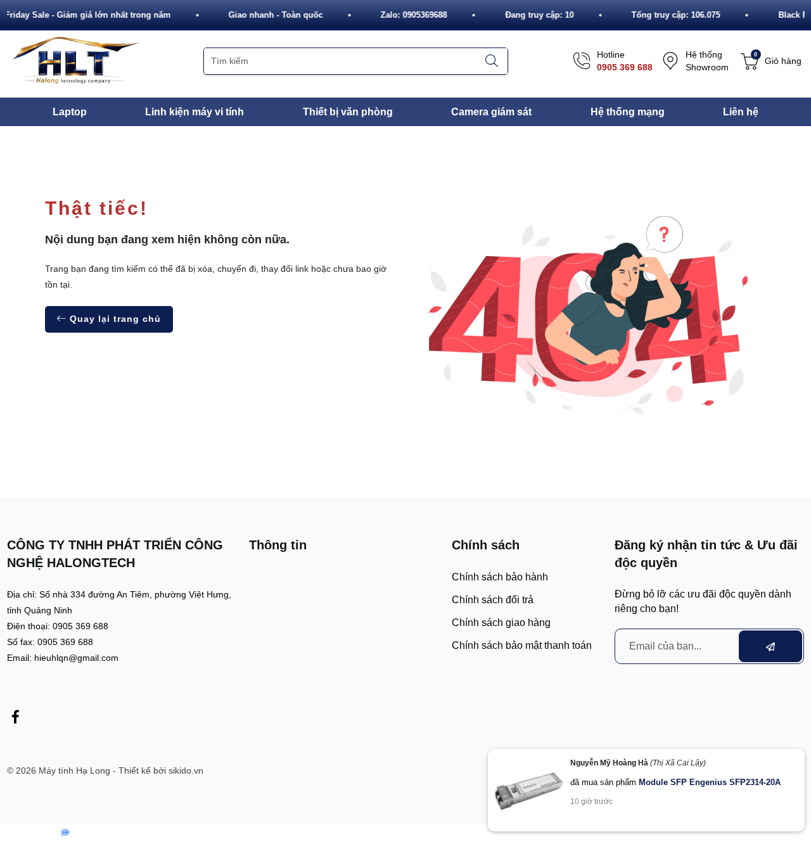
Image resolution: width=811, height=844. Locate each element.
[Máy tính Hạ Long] (74, 60)
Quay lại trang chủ (114, 319)
